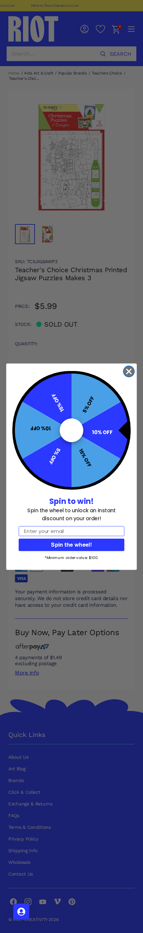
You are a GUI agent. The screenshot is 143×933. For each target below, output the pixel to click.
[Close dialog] (128, 371)
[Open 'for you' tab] (21, 912)
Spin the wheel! (71, 544)
